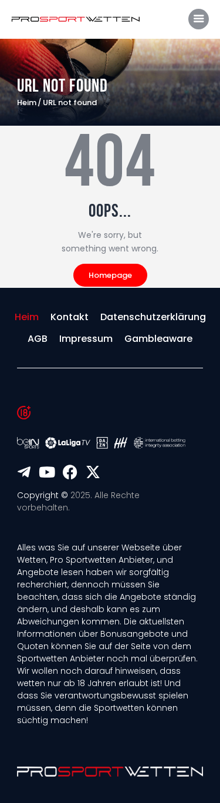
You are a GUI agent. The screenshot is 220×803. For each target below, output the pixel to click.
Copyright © (42, 495)
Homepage (110, 275)
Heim (26, 103)
